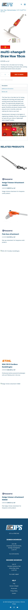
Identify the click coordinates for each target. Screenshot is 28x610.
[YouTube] (17, 607)
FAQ (14, 583)
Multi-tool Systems (9, 79)
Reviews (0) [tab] (4, 91)
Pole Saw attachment (10, 234)
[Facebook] (10, 607)
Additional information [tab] (7, 88)
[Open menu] (24, 4)
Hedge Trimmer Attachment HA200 (13, 184)
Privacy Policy (14, 591)
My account (14, 588)
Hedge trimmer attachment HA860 (13, 498)
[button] (25, 15)
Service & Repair (14, 586)
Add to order (19, 74)
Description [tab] (5, 85)
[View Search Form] (21, 4)
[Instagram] (14, 607)
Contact (14, 593)
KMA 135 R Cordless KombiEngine (10, 365)
